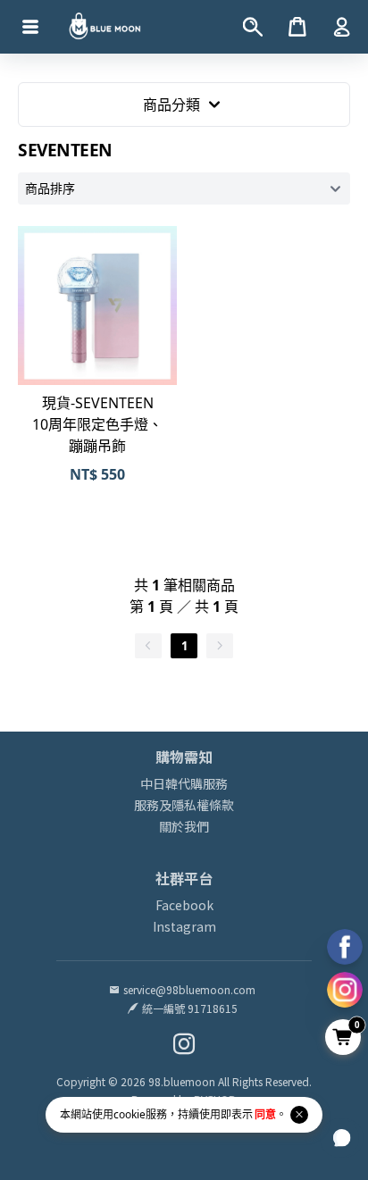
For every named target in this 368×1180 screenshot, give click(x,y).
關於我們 (184, 826)
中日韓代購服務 (184, 783)
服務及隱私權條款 (184, 805)
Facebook (184, 905)
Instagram (184, 926)
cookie (129, 1114)
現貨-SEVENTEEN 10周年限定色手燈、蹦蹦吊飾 (97, 424)
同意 (265, 1114)
